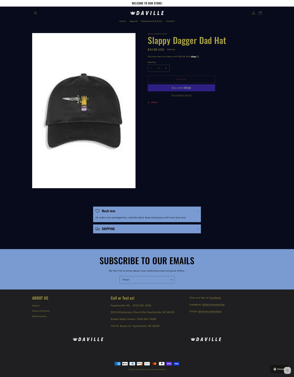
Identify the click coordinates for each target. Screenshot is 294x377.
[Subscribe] (171, 279)
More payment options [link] (181, 95)
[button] (35, 13)
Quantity (152, 62)
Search (36, 305)
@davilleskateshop (213, 304)
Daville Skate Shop (142, 369)
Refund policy (39, 316)
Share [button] (154, 102)
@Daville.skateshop (210, 311)
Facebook (215, 297)
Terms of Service (41, 311)
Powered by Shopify (158, 369)
